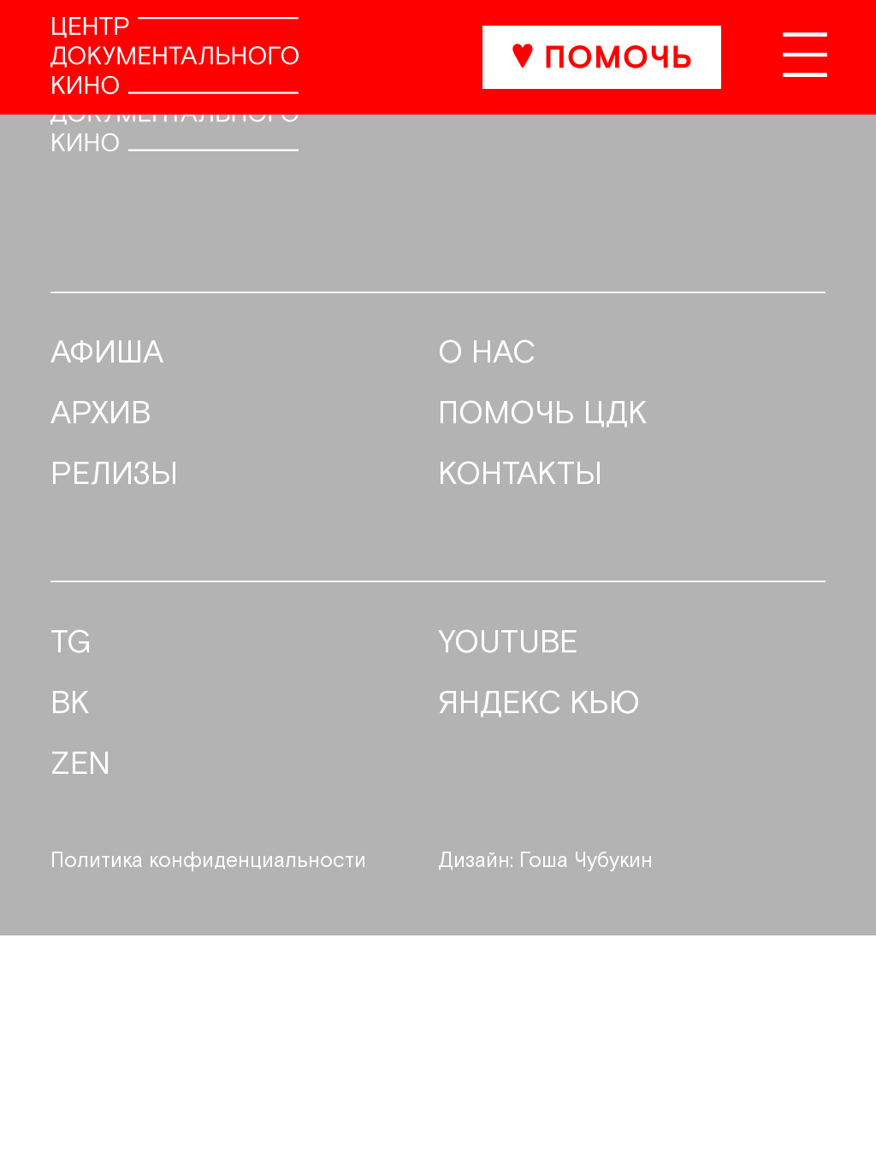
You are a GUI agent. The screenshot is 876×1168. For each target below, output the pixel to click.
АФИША (106, 354)
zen (80, 765)
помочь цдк (543, 415)
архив (100, 415)
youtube (508, 644)
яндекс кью (539, 704)
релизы (114, 475)
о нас (487, 354)
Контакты (520, 475)
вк (70, 704)
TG (71, 644)
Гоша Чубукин (586, 861)
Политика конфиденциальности (208, 861)
